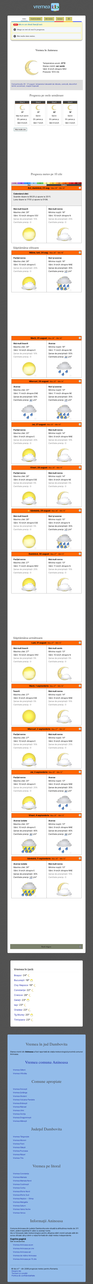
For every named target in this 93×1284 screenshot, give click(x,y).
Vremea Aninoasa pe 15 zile (25, 1259)
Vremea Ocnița (19, 1114)
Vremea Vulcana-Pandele (24, 1100)
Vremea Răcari (19, 1154)
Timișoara (19, 1019)
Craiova (18, 995)
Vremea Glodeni (20, 1096)
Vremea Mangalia (20, 1202)
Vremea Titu (18, 1158)
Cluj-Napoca (21, 985)
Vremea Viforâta (20, 1073)
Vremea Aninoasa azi (22, 1252)
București (19, 980)
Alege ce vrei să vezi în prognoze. (31, 30)
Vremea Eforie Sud (21, 1195)
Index (24, 19)
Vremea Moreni (19, 1140)
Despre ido (16, 1271)
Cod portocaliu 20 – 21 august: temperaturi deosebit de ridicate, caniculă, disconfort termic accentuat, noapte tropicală (44, 85)
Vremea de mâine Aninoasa (24, 1255)
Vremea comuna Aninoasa (46, 1062)
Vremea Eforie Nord (21, 1191)
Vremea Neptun (19, 1198)
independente (65, 1235)
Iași (16, 1004)
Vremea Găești (19, 1147)
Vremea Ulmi (18, 1110)
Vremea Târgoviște (21, 1136)
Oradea (18, 1009)
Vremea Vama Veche (22, 1209)
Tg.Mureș (19, 1014)
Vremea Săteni (19, 1070)
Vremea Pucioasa (20, 1151)
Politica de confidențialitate (23, 1275)
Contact (59, 19)
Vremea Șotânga (20, 1092)
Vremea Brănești (20, 1103)
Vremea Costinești (21, 1184)
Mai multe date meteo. (26, 36)
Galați (17, 1000)
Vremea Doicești (20, 1089)
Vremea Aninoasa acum (23, 1245)
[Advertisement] (46, 150)
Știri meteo (49, 19)
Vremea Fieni (18, 1144)
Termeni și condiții (19, 1273)
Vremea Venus (19, 1213)
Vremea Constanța (21, 1173)
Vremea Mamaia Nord (22, 1181)
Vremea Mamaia (20, 1177)
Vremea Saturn (19, 1206)
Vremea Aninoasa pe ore (23, 1248)
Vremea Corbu (19, 1188)
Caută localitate (36, 19)
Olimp (31, 1198)
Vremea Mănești (20, 1121)
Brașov (18, 975)
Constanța (19, 990)
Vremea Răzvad (19, 1107)
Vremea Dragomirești (22, 1117)
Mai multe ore (20, 129)
